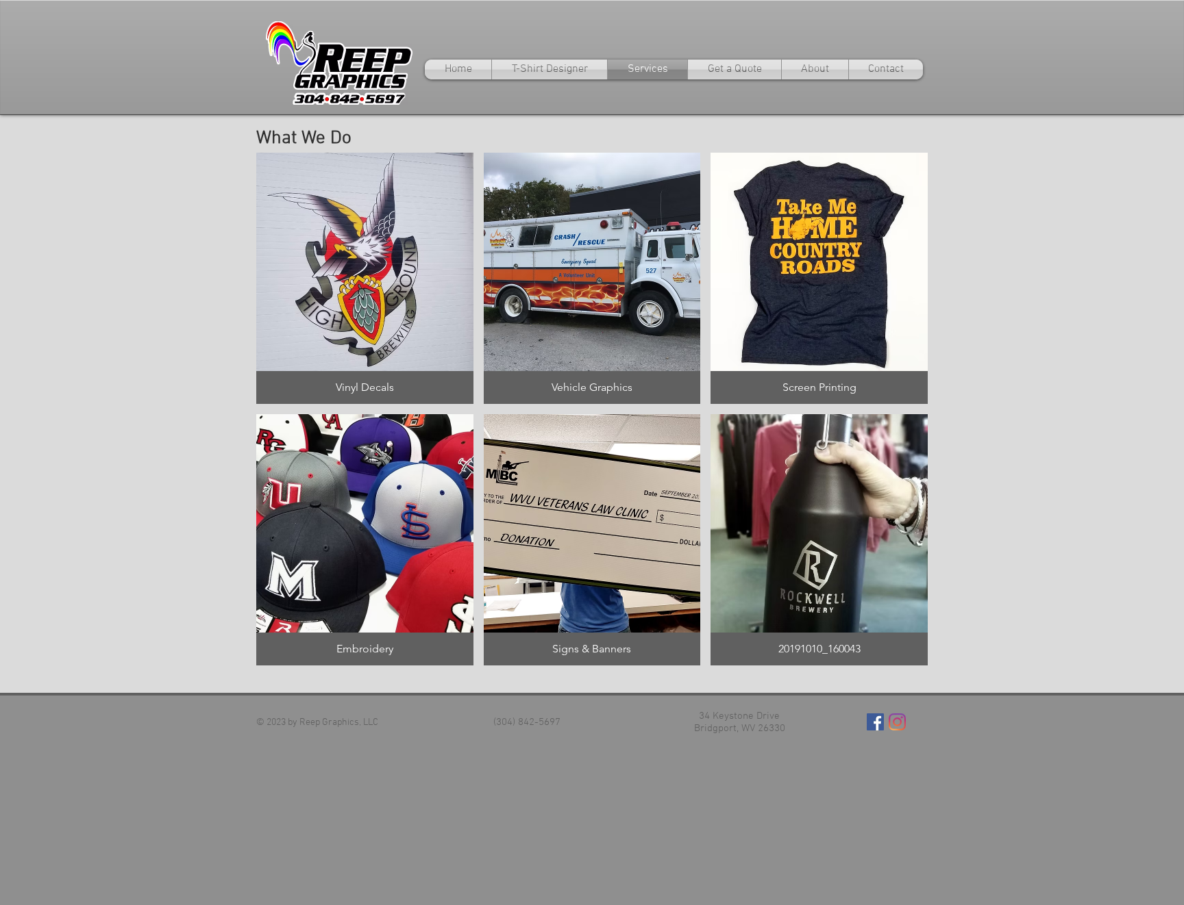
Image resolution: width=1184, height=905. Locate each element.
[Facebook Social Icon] (875, 721)
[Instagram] (897, 721)
